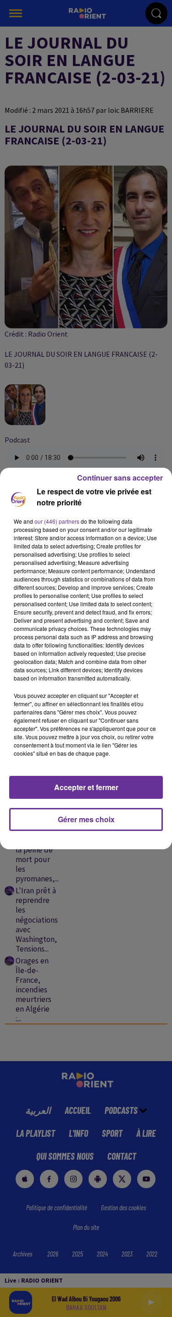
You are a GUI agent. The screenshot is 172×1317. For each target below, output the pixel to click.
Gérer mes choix (86, 819)
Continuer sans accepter (120, 477)
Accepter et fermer (86, 787)
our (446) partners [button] (56, 521)
